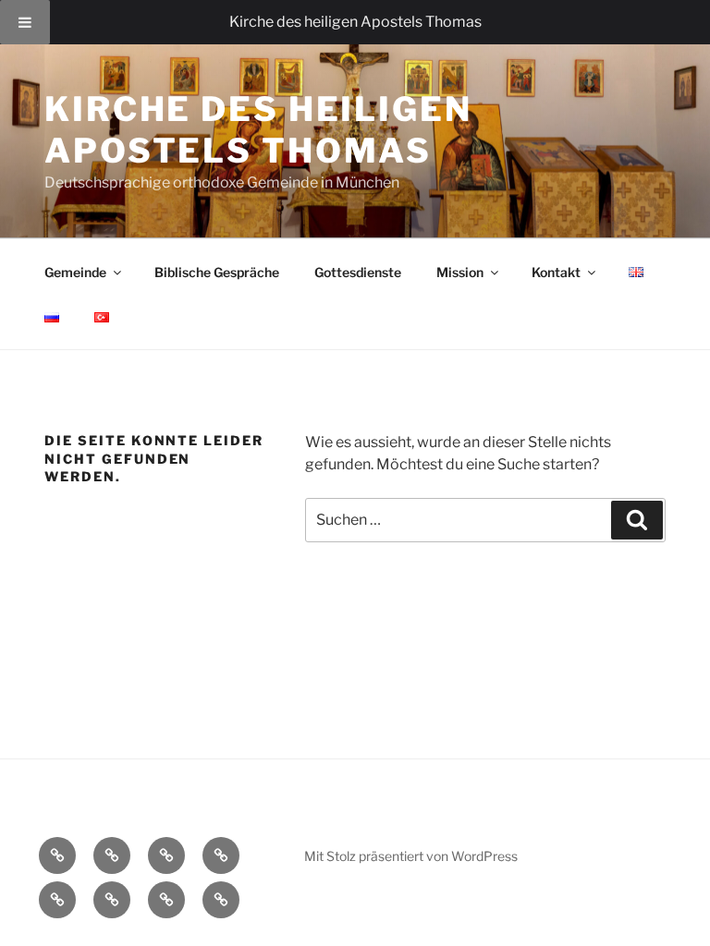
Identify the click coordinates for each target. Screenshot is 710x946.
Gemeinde (75, 272)
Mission (460, 272)
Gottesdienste (357, 272)
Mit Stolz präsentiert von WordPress (411, 856)
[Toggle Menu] (25, 22)
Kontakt (556, 272)
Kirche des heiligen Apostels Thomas (258, 130)
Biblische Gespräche (216, 272)
